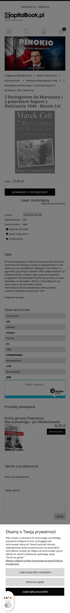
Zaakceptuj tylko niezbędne (35, 572)
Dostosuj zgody (35, 581)
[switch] (8, 605)
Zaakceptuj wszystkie (35, 591)
